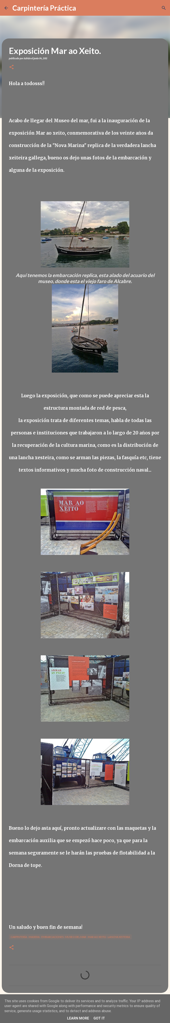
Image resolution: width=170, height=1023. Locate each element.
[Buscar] (82, 8)
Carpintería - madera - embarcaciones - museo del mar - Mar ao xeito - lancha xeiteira (70, 937)
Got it (99, 1018)
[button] (11, 67)
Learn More (78, 1018)
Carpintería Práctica (44, 8)
